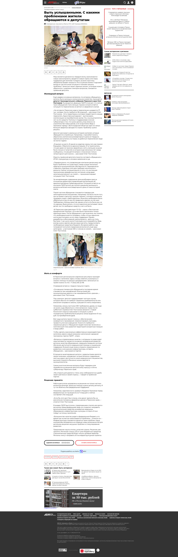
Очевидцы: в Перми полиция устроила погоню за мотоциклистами (119, 36)
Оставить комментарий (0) (89, 442)
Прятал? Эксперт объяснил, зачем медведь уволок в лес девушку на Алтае (122, 86)
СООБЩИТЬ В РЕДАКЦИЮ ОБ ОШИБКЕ (67, 519)
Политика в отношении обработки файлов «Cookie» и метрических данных (75, 538)
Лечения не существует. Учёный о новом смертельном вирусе (122, 54)
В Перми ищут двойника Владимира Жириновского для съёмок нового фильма (61, 472)
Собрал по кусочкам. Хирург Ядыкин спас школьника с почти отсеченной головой (123, 67)
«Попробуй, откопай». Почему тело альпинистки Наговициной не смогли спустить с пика (122, 80)
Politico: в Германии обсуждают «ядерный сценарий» (121, 114)
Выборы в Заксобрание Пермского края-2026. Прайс (92, 517)
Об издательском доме (64, 514)
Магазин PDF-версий (113, 514)
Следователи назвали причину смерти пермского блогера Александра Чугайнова (119, 14)
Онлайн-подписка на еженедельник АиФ (69, 515)
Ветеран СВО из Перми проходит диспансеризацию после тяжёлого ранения (119, 43)
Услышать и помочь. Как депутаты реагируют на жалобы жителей (62, 477)
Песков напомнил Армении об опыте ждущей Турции (122, 121)
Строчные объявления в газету (108, 515)
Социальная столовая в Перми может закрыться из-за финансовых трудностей (119, 28)
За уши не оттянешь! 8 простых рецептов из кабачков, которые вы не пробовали (123, 74)
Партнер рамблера (73, 550)
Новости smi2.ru (50, 508)
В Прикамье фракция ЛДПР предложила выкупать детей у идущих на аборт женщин (61, 484)
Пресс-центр (76, 514)
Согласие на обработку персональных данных (68, 535)
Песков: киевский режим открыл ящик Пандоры (121, 108)
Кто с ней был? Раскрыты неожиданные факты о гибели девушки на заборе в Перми (119, 21)
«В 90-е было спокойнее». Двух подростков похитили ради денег (122, 60)
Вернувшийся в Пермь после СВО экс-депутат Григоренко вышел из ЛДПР (91, 472)
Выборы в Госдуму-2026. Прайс (66, 517)
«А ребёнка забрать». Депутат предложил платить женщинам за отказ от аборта (91, 478)
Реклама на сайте (87, 514)
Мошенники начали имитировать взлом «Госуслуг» (121, 96)
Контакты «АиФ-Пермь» (90, 515)
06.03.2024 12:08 (48, 7)
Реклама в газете (100, 514)
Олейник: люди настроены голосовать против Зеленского (121, 102)
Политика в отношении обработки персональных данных (71, 536)
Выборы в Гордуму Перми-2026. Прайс (120, 517)
